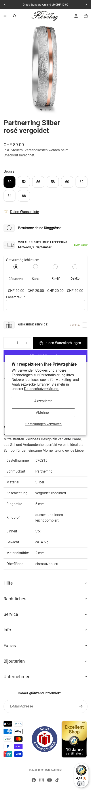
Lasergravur (15, 297)
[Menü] (5, 16)
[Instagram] (41, 780)
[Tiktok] (57, 780)
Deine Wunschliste (24, 212)
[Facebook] (33, 780)
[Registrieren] (80, 706)
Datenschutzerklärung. (41, 389)
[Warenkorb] (86, 16)
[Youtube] (49, 780)
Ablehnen (43, 413)
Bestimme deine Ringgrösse (39, 228)
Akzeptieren (43, 401)
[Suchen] (14, 16)
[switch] (81, 783)
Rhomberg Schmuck (50, 769)
